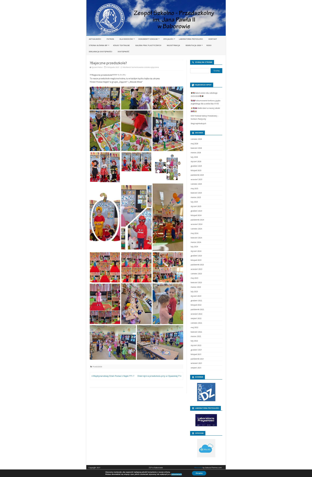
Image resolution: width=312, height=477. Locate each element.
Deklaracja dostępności (100, 51)
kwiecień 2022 (196, 332)
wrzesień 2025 (196, 179)
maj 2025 (194, 188)
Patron (110, 39)
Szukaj (216, 70)
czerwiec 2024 (196, 229)
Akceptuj (199, 473)
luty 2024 (194, 246)
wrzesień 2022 (196, 314)
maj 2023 (194, 278)
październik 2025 (197, 175)
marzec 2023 (196, 287)
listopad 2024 (196, 215)
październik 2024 (197, 220)
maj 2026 (194, 143)
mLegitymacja (173, 45)
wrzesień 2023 (196, 269)
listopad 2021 (196, 354)
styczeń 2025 (196, 206)
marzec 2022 (196, 336)
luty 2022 (194, 341)
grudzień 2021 (196, 350)
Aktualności (95, 39)
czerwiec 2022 (196, 323)
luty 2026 (194, 157)
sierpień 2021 (196, 368)
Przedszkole (97, 366)
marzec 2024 (196, 242)
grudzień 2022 (196, 300)
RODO (208, 45)
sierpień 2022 (196, 318)
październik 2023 (197, 264)
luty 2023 (194, 291)
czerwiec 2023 (196, 273)
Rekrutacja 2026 (193, 45)
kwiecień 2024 (196, 238)
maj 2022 (194, 327)
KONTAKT (213, 39)
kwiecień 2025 (196, 193)
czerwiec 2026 (196, 139)
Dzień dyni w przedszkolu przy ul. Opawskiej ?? (158, 376)
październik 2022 (197, 309)
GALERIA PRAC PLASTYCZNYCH (148, 45)
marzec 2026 (196, 152)
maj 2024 (194, 233)
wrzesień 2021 (196, 363)
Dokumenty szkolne (148, 39)
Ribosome (198, 467)
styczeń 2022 (196, 345)
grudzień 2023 (196, 255)
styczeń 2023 (196, 296)
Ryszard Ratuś (97, 67)
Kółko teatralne (121, 45)
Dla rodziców (126, 39)
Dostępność (123, 51)
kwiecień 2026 (196, 148)
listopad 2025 (196, 170)
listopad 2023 (196, 260)
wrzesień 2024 (196, 224)
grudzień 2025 (196, 166)
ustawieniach (176, 474)
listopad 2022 (196, 305)
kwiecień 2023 (196, 282)
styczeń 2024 (196, 251)
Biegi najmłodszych (198, 123)
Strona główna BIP (98, 45)
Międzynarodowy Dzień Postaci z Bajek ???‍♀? (113, 376)
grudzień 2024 (196, 211)
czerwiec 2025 (196, 184)
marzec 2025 (196, 197)
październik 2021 (197, 359)
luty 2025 (194, 202)
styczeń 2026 (196, 161)
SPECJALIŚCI (168, 39)
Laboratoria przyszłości (191, 39)
